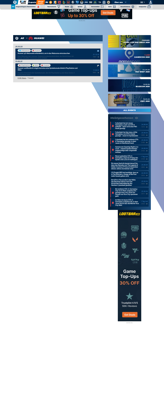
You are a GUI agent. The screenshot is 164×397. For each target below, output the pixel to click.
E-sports (32, 2)
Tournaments (51, 6)
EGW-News (22, 78)
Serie (110, 6)
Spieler (80, 6)
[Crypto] (50, 2)
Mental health (41, 2)
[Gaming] (46, 2)
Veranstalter (95, 6)
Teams (67, 6)
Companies (142, 6)
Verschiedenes (125, 6)
